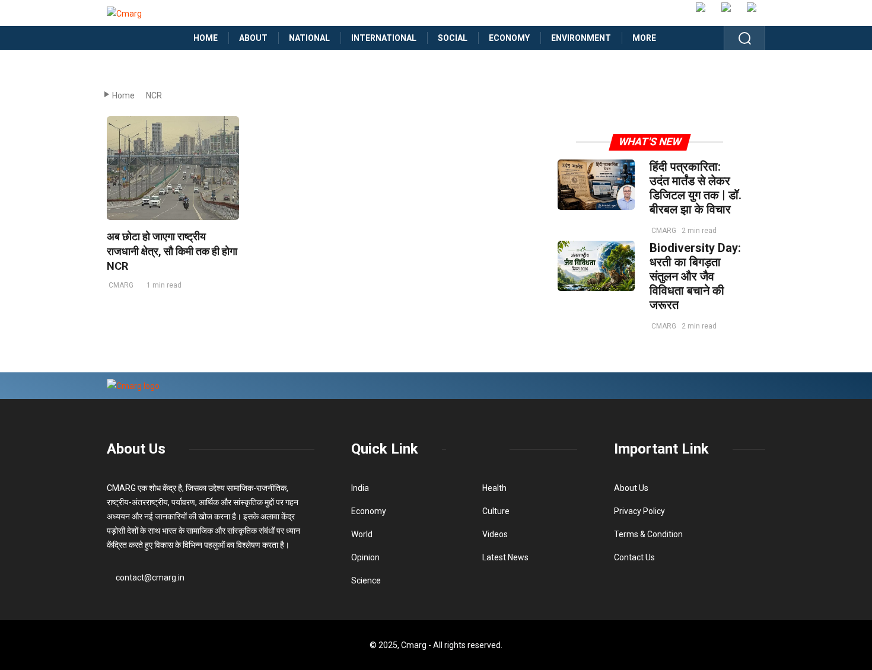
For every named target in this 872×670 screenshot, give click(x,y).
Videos (495, 534)
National (309, 38)
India (360, 488)
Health (494, 488)
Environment (581, 38)
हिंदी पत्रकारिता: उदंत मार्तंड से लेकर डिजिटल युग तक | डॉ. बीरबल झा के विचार (695, 187)
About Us (136, 449)
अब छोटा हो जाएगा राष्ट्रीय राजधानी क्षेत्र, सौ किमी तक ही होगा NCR (172, 251)
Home (205, 38)
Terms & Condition (648, 534)
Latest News (505, 557)
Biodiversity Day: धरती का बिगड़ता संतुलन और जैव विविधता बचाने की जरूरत (695, 276)
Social (452, 38)
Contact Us (634, 557)
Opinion (365, 557)
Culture (496, 511)
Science (366, 580)
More (644, 38)
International (383, 38)
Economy (509, 38)
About (253, 38)
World (362, 534)
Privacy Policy (639, 511)
